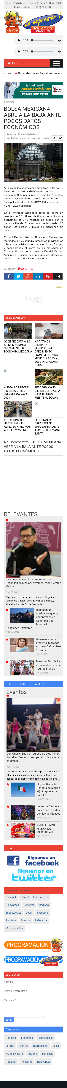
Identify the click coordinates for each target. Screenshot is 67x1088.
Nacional (11, 897)
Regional (44, 904)
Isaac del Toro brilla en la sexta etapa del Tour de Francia (48, 665)
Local (29, 912)
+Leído (10, 684)
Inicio (15, 63)
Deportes (29, 904)
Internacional (41, 897)
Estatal (24, 897)
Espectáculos (13, 912)
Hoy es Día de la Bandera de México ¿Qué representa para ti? (48, 790)
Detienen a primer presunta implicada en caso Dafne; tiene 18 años (48, 645)
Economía (9, 101)
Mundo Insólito (14, 928)
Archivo (40, 684)
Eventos (25, 920)
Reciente (25, 684)
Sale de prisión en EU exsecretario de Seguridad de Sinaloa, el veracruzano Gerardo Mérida (33, 583)
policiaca (11, 920)
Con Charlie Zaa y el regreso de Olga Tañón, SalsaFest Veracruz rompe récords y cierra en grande (33, 757)
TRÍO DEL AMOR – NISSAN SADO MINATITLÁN (48, 828)
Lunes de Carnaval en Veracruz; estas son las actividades (48, 810)
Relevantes (12, 904)
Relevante (41, 920)
